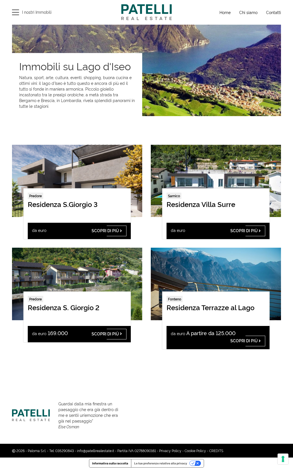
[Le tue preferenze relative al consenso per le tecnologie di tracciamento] (283, 459)
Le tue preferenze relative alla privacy (160, 463)
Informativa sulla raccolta (110, 463)
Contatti (273, 12)
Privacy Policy (170, 450)
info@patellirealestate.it (95, 450)
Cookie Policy (195, 450)
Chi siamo (248, 12)
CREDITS (216, 450)
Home (225, 12)
